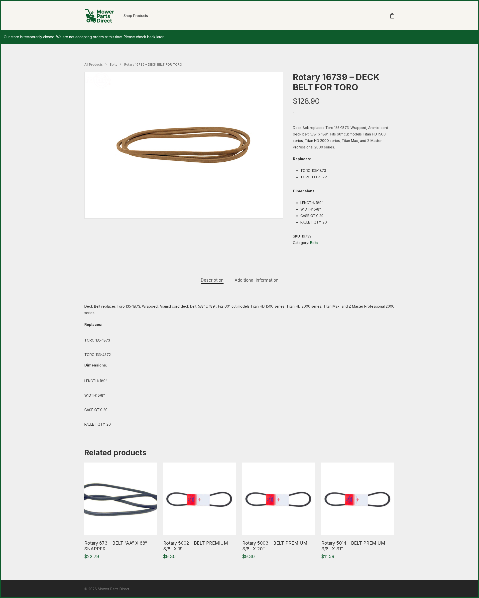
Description (212, 280)
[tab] (212, 280)
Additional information (256, 280)
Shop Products (135, 15)
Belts (113, 64)
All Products (93, 64)
